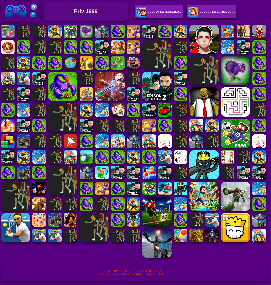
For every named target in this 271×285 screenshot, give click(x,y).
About (105, 274)
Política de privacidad (127, 274)
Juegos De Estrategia (217, 11)
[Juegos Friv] (34, 9)
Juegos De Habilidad (165, 11)
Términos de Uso (156, 274)
